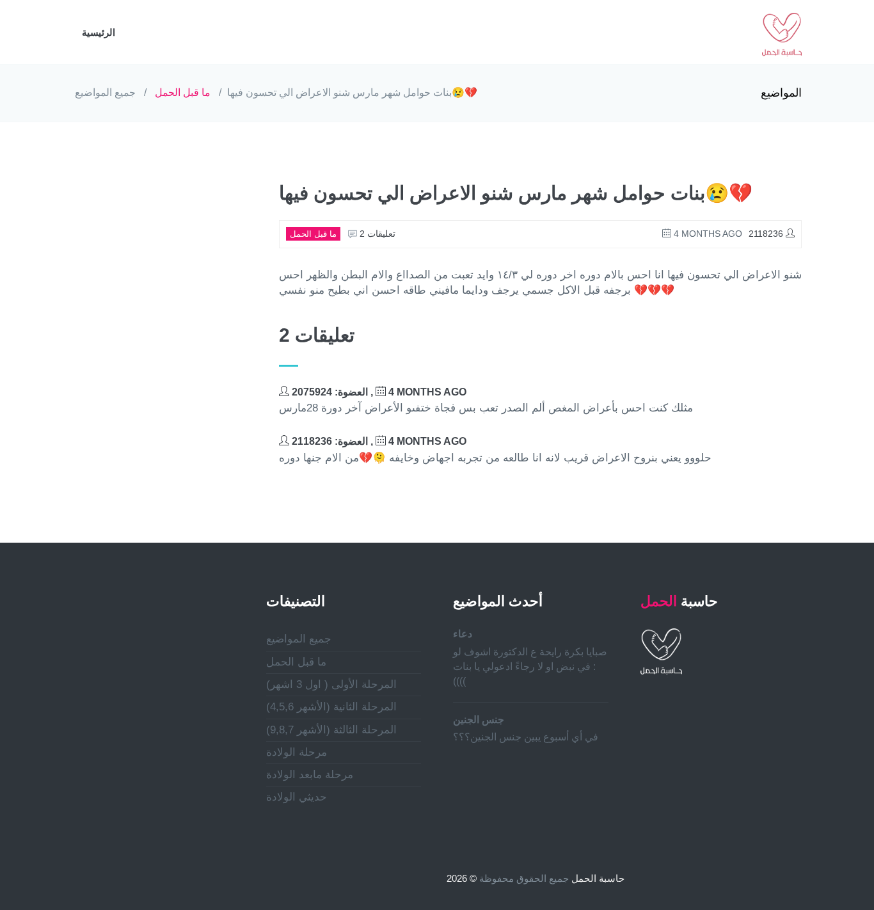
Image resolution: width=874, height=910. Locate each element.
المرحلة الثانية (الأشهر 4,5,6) (331, 707)
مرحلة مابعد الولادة (309, 775)
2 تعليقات (376, 233)
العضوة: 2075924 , (377, 392)
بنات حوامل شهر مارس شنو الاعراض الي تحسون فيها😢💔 (352, 92)
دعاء (462, 633)
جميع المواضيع (105, 92)
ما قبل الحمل (183, 92)
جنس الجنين (478, 719)
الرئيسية (98, 32)
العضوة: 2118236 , (377, 441)
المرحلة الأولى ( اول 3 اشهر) (331, 684)
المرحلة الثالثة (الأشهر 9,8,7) (331, 730)
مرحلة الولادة (296, 752)
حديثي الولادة (296, 797)
